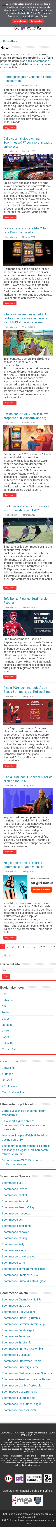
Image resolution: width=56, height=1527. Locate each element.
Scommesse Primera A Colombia (22, 1348)
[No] (52, 13)
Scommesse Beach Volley (18, 1207)
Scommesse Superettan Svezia (21, 1361)
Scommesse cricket (14, 1195)
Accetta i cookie (20, 21)
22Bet (5, 1030)
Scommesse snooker (15, 1232)
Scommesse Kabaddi (15, 1201)
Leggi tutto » (10, 127)
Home (6, 41)
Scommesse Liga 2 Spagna (18, 1311)
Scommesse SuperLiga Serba (20, 1367)
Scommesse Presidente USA (20, 1275)
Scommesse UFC (12, 1182)
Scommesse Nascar (14, 1250)
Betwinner (8, 1000)
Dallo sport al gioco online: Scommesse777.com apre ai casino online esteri (27, 142)
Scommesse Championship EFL (21, 1299)
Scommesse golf (12, 1219)
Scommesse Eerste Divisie (18, 1397)
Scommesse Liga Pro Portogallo (21, 1385)
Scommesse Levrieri (15, 1189)
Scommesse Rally (13, 1244)
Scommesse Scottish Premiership (23, 1324)
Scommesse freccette (16, 1213)
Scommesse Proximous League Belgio (26, 1379)
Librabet (7, 1024)
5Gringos (7, 1073)
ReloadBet (8, 1043)
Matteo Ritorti (11, 515)
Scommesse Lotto (13, 1262)
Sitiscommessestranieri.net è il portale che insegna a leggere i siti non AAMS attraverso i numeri (26, 318)
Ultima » (7, 955)
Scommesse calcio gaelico (18, 1256)
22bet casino (10, 1086)
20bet (5, 1018)
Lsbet (5, 1037)
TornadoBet (9, 1049)
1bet (4, 994)
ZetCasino (8, 1067)
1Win (5, 1006)
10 (33, 946)
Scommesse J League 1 (17, 1354)
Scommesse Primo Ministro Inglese (24, 1281)
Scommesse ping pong (16, 1225)
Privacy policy (36, 21)
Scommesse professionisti (19, 1410)
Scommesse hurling (14, 1238)
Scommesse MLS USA (16, 1305)
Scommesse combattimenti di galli (23, 1268)
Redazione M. (11, 85)
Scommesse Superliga (16, 1336)
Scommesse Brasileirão (16, 1342)
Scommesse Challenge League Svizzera (27, 1373)
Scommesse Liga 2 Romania (19, 1391)
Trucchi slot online (13, 1092)
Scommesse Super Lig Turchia (21, 1318)
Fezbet (6, 1012)
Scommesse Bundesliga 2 (18, 1330)
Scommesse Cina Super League (22, 1404)
